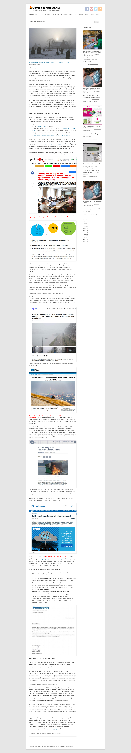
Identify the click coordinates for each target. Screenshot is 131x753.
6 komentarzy (90, 205)
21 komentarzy (90, 55)
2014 (86, 239)
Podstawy (41, 14)
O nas (97, 14)
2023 (85, 223)
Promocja (87, 14)
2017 (86, 234)
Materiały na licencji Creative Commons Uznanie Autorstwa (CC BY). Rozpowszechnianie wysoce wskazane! (51, 746)
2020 (86, 228)
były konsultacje (41, 126)
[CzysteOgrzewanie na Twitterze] (95, 9)
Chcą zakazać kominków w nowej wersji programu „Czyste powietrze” (92, 51)
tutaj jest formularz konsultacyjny (49, 217)
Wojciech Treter (97, 129)
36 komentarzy (32, 68)
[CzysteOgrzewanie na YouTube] (91, 9)
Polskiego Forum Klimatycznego (53, 730)
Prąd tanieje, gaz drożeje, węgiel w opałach (91, 164)
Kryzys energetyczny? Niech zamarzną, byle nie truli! (49, 62)
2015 (86, 237)
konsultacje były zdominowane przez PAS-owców (54, 560)
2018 (86, 232)
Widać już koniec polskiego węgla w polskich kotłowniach (91, 89)
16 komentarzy (90, 92)
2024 (85, 221)
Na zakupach (56, 14)
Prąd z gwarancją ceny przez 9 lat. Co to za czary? (92, 126)
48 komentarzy (86, 130)
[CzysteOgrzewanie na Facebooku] (87, 9)
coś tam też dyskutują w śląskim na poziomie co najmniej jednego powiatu (51, 135)
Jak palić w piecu (73, 14)
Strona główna (33, 14)
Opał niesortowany (92, 101)
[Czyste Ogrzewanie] (44, 8)
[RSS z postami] (100, 9)
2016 (86, 236)
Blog (92, 14)
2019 (86, 230)
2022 (86, 225)
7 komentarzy (90, 168)
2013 (86, 241)
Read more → (91, 61)
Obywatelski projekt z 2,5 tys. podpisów (52, 145)
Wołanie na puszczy (92, 214)
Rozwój (81, 14)
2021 (86, 226)
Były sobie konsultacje (93, 64)
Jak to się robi (64, 14)
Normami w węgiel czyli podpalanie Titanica (92, 202)
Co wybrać (48, 14)
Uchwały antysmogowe (49, 733)
